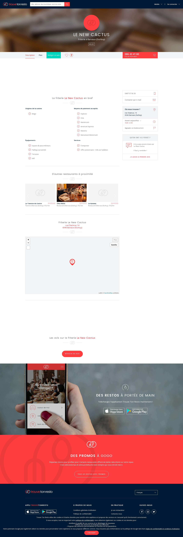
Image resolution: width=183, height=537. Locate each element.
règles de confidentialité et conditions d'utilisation (163, 529)
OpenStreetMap (108, 293)
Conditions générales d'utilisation (84, 510)
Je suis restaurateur (117, 510)
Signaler (134, 128)
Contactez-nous (116, 514)
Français (140, 492)
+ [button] (28, 239)
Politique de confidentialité (82, 514)
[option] (41, 195)
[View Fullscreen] (28, 247)
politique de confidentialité (85, 520)
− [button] (28, 242)
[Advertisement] (91, 74)
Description (30, 55)
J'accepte (91, 532)
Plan (40, 55)
